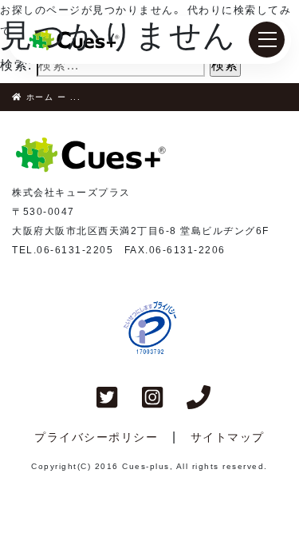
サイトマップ (228, 437)
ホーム (37, 97)
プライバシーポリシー (96, 437)
